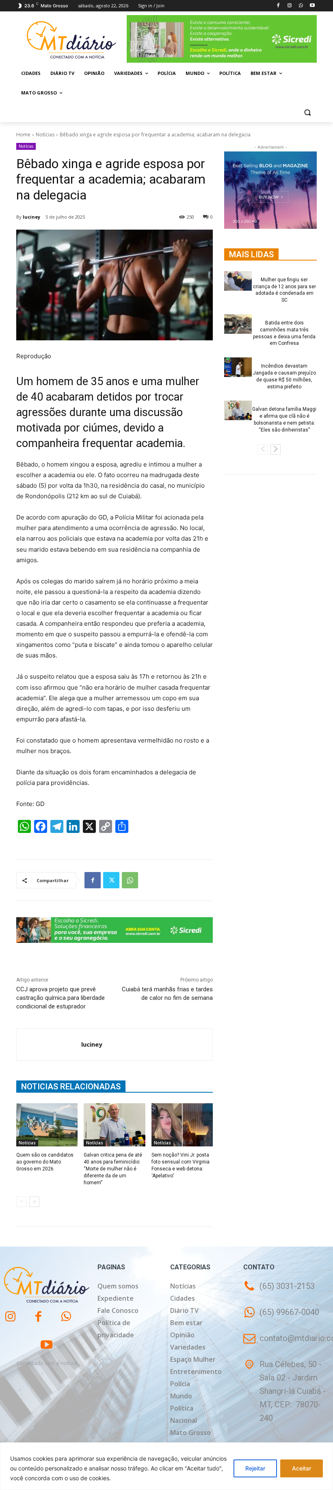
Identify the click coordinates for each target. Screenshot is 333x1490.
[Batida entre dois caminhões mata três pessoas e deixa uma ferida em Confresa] (238, 324)
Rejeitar (255, 1468)
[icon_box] (281, 1318)
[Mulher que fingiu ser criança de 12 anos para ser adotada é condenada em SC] (238, 281)
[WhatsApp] (300, 6)
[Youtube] (312, 6)
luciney (31, 217)
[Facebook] (278, 6)
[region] (166, 1466)
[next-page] (34, 1201)
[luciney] (49, 1044)
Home (23, 134)
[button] (307, 112)
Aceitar (301, 1468)
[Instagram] (289, 6)
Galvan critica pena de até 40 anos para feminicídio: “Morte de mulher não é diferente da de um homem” (113, 1168)
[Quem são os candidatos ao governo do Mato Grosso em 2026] (47, 1124)
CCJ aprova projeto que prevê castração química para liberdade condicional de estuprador (60, 998)
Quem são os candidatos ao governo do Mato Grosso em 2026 (45, 1162)
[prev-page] (21, 1201)
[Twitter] (111, 880)
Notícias (45, 134)
